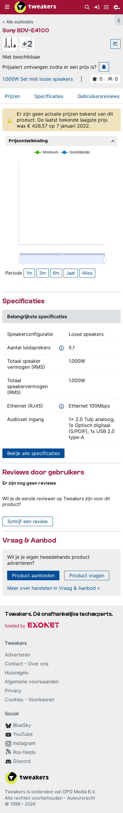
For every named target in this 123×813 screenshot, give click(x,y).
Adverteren (17, 655)
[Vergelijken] (115, 44)
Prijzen (12, 96)
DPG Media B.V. (79, 791)
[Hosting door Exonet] (32, 626)
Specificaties (48, 96)
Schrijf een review (27, 521)
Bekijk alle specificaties (33, 453)
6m (56, 273)
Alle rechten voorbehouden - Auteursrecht (50, 798)
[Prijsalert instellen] (104, 67)
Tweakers (15, 791)
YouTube (23, 734)
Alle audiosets (19, 21)
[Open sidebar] (119, 19)
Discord (22, 761)
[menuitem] (87, 7)
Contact (14, 664)
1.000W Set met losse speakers (37, 79)
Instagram (24, 743)
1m (29, 273)
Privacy (13, 690)
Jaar (70, 273)
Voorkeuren (41, 699)
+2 (27, 44)
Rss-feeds (24, 752)
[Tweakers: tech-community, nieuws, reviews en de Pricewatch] (35, 7)
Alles (87, 273)
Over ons (38, 664)
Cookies (14, 699)
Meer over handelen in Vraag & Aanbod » (53, 588)
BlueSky (22, 725)
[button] (7, 7)
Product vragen (86, 575)
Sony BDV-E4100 (25, 30)
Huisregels (16, 673)
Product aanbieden (33, 575)
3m (42, 273)
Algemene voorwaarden (32, 682)
